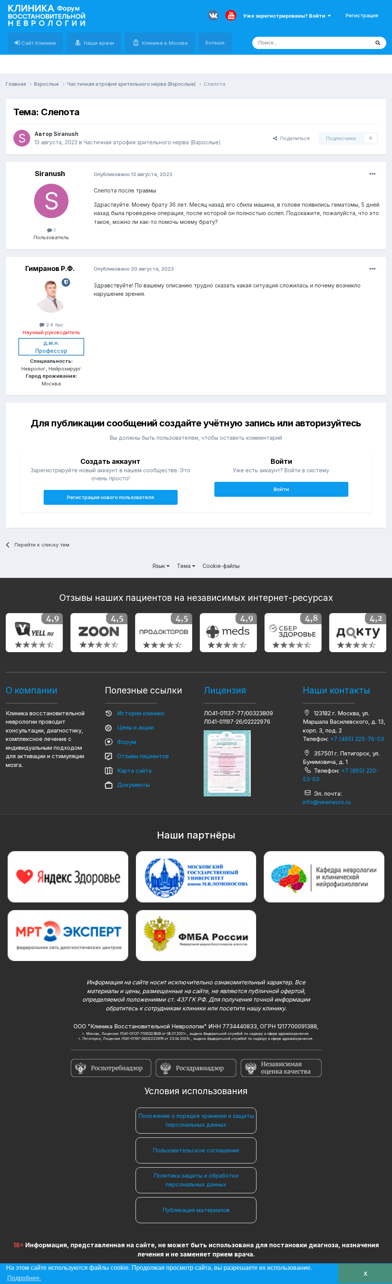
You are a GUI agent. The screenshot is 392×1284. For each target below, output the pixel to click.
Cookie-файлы (221, 566)
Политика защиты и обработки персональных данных (196, 1180)
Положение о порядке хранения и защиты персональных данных (196, 1120)
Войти (281, 489)
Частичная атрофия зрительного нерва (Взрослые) (152, 142)
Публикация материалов (196, 1210)
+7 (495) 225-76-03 (357, 738)
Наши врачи (98, 43)
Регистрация (362, 15)
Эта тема (349, 43)
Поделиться (293, 138)
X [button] (365, 1274)
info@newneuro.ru (327, 802)
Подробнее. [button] (24, 1278)
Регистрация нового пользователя (110, 497)
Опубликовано (133, 174)
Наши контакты (336, 690)
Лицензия (225, 690)
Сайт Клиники (38, 43)
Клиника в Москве (164, 43)
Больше (215, 42)
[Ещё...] (372, 174)
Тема (184, 566)
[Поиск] (377, 43)
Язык (159, 566)
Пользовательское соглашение (196, 1150)
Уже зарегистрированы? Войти (285, 16)
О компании (31, 690)
